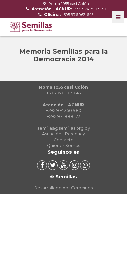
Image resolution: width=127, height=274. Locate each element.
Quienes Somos (63, 145)
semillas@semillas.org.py (63, 128)
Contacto (64, 139)
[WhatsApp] (85, 165)
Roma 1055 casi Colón (68, 3)
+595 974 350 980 (68, 8)
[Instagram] (74, 165)
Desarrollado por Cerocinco (63, 187)
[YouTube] (63, 165)
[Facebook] (42, 165)
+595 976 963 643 (68, 14)
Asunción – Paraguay (63, 133)
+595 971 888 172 (63, 116)
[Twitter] (53, 165)
